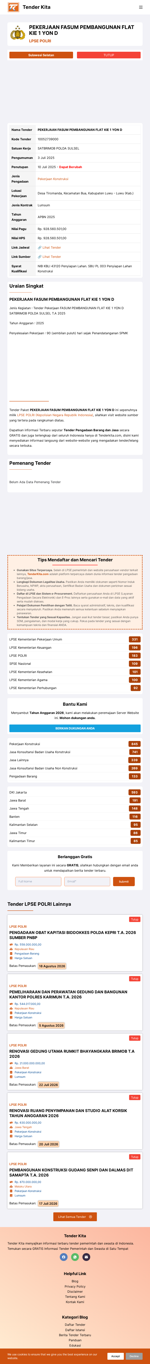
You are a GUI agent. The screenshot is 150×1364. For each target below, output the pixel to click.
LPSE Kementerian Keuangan (30, 647)
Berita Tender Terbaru (75, 1335)
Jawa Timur (18, 833)
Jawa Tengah (19, 808)
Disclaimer (75, 1291)
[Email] (86, 1257)
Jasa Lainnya (19, 760)
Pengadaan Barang (23, 776)
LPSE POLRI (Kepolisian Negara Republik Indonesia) (55, 415)
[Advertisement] (74, 91)
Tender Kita (37, 7)
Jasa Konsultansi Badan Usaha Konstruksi (39, 752)
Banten (14, 817)
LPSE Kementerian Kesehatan (30, 672)
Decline (134, 1356)
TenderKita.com (38, 574)
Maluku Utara (23, 1186)
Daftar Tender (75, 1325)
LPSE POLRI (40, 41)
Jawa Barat (17, 800)
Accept (115, 1356)
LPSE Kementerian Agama (28, 680)
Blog (75, 1281)
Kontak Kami (75, 1302)
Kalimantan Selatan (23, 825)
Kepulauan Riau (24, 949)
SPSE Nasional (20, 664)
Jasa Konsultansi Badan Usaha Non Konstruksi (43, 768)
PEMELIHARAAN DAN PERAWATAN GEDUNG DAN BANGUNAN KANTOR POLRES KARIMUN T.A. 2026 (68, 994)
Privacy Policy (75, 1286)
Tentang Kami (75, 1297)
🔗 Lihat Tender (49, 247)
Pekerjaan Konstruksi (53, 179)
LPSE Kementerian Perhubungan (32, 688)
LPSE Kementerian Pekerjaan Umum (35, 639)
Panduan (75, 1340)
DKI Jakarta (18, 792)
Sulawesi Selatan (41, 55)
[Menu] (141, 7)
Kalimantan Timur (22, 841)
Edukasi (75, 1345)
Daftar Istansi (75, 1330)
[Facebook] (64, 1257)
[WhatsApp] (75, 1257)
